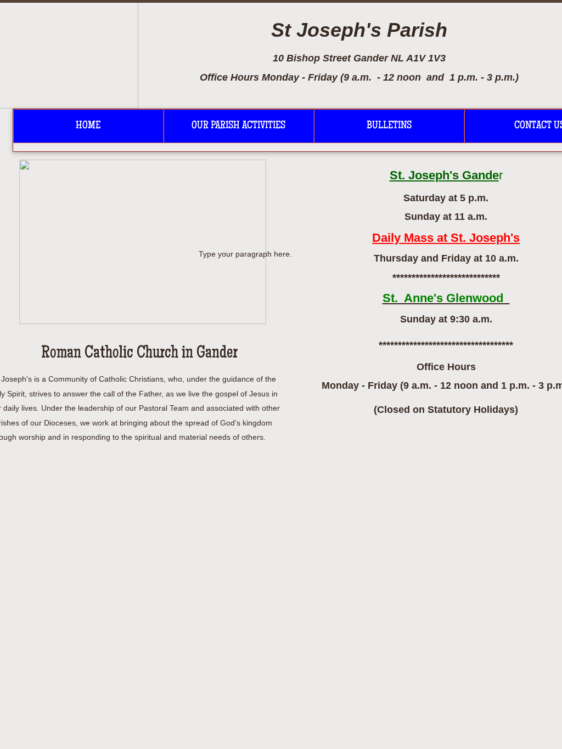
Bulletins (389, 126)
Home (88, 126)
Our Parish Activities (238, 126)
